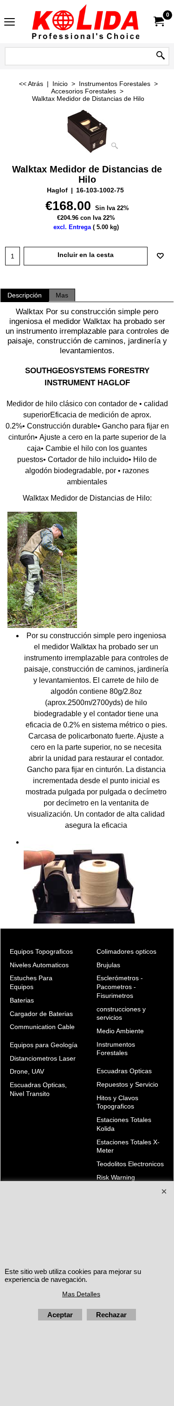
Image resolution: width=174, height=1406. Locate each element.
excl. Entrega (72, 227)
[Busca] (160, 56)
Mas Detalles (81, 1294)
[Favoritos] (160, 256)
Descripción (24, 295)
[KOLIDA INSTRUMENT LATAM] (85, 21)
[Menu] (9, 22)
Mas (62, 295)
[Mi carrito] (158, 21)
